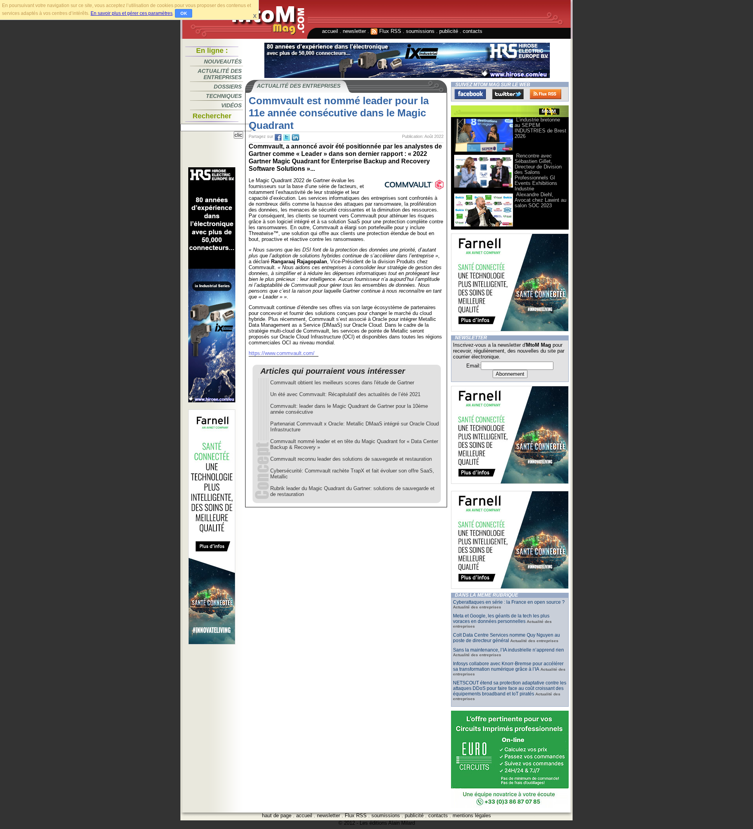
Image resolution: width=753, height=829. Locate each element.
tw (287, 137)
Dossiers (228, 86)
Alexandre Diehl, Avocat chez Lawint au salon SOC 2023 (540, 200)
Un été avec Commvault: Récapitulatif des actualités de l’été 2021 (345, 394)
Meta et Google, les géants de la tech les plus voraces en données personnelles (501, 618)
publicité (448, 31)
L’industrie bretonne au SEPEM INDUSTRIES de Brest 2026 (540, 128)
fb (278, 137)
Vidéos (231, 105)
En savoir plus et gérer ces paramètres (132, 13)
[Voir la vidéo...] (484, 151)
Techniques (224, 96)
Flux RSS (389, 31)
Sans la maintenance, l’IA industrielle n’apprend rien (508, 650)
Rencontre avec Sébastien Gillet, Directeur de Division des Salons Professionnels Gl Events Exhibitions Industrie (538, 172)
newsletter (354, 31)
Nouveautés (223, 61)
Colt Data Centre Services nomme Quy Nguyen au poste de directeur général (506, 637)
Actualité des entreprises (220, 74)
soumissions (420, 31)
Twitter (508, 94)
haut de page (276, 815)
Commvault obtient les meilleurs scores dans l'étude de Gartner (342, 383)
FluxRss (545, 94)
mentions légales (472, 815)
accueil (330, 31)
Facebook (470, 94)
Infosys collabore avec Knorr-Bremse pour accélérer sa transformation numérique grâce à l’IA (508, 666)
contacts (472, 31)
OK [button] (183, 13)
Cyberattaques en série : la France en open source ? (509, 602)
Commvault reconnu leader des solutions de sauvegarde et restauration (351, 459)
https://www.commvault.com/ (282, 353)
